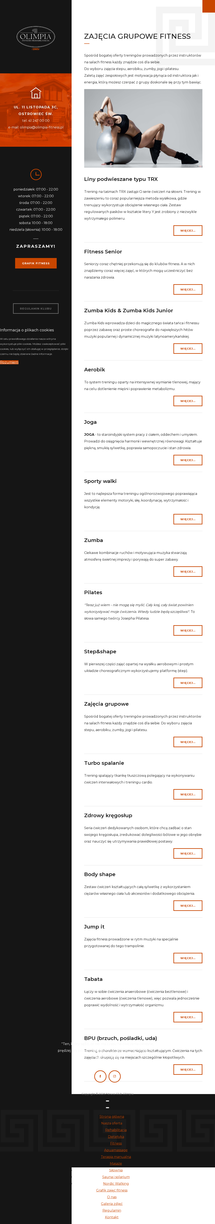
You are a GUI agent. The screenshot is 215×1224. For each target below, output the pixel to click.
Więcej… (187, 230)
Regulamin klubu (36, 308)
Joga (90, 422)
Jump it (94, 927)
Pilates (93, 592)
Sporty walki (100, 481)
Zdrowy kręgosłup (108, 815)
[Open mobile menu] (107, 1101)
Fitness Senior (103, 252)
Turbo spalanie (104, 763)
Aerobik (94, 370)
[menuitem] (112, 1117)
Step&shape (100, 651)
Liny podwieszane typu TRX (121, 179)
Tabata (93, 979)
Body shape (99, 874)
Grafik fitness (36, 263)
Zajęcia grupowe (106, 704)
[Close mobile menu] (107, 1107)
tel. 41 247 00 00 (36, 121)
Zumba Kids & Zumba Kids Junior (128, 310)
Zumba (93, 540)
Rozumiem (9, 362)
